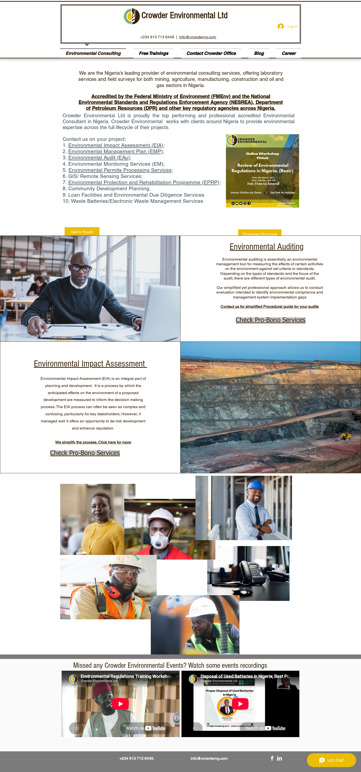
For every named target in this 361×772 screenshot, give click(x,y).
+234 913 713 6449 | (159, 37)
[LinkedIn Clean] (279, 758)
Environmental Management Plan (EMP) (115, 151)
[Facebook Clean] (272, 758)
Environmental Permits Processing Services (120, 170)
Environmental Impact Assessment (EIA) (115, 145)
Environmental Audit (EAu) (99, 157)
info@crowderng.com (197, 37)
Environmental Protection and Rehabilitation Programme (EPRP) (143, 182)
